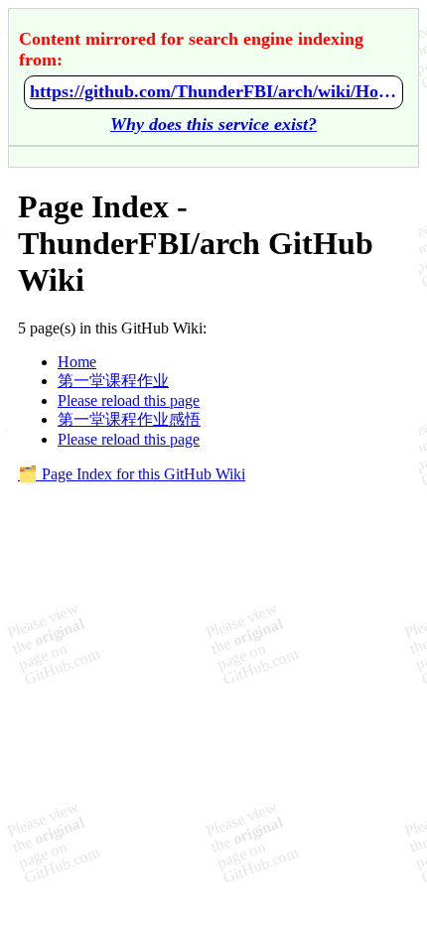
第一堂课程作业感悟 (129, 419)
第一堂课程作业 (113, 380)
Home (77, 361)
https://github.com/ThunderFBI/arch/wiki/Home (213, 91)
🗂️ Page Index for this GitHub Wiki (131, 473)
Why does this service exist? (213, 124)
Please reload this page (129, 400)
